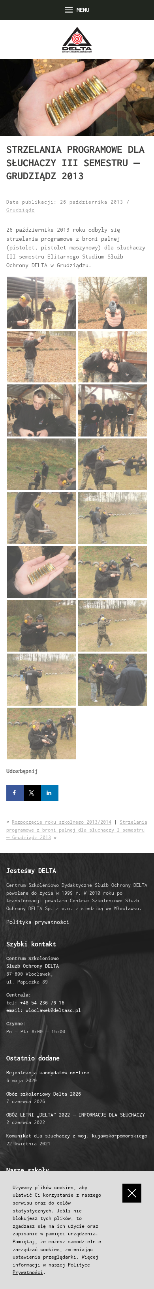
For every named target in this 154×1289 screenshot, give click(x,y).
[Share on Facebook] (15, 793)
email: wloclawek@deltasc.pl (43, 1010)
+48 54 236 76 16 (42, 1003)
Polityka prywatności (37, 921)
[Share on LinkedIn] (49, 793)
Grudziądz (20, 210)
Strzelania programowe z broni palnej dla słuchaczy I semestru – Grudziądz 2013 (76, 829)
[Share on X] (32, 793)
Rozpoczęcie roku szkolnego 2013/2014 (61, 822)
